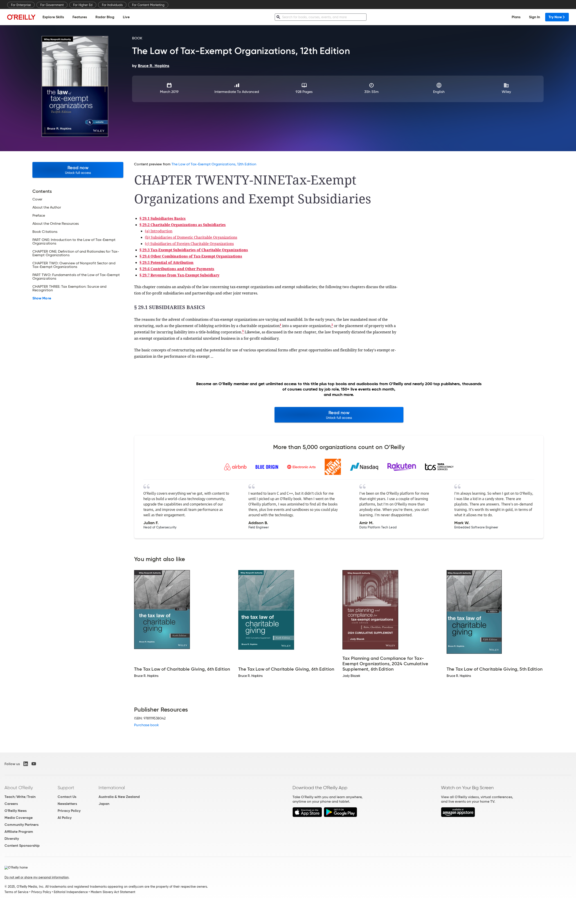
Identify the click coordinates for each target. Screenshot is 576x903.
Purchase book (146, 725)
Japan (104, 803)
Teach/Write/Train (20, 796)
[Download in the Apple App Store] (307, 815)
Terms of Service (16, 892)
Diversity (11, 838)
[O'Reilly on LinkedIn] (25, 763)
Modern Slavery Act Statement (113, 892)
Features (79, 17)
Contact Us (67, 796)
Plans (516, 17)
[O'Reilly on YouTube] (34, 763)
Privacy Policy (69, 810)
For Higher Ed (82, 5)
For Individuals (112, 5)
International (112, 787)
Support (66, 787)
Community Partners (21, 824)
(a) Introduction (158, 231)
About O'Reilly (18, 787)
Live (126, 17)
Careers (11, 803)
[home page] (21, 17)
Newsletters (67, 803)
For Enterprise (21, 5)
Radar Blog (104, 17)
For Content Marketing (148, 5)
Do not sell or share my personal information (36, 877)
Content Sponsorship (22, 845)
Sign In (534, 17)
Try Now (555, 17)
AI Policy (65, 817)
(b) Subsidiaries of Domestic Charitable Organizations (191, 237)
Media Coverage (18, 817)
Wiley (506, 92)
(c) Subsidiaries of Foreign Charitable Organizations (189, 243)
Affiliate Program (18, 831)
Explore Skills (53, 17)
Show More (41, 298)
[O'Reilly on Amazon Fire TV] (458, 815)
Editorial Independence (71, 892)
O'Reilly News (15, 810)
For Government (52, 5)
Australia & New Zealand (119, 796)
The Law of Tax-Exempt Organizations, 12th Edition (213, 164)
